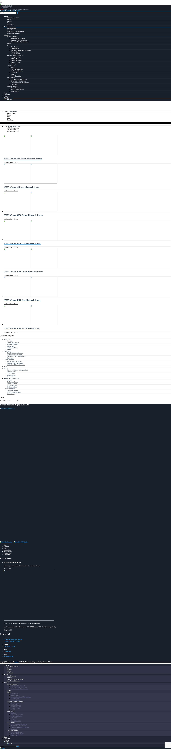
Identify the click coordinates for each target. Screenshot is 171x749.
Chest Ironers (14, 47)
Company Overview (13, 18)
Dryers (9, 43)
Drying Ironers (15, 48)
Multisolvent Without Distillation (20, 82)
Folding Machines (16, 59)
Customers (10, 24)
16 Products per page (13, 128)
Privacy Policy (8, 551)
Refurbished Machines (13, 33)
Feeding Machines (16, 57)
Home (1, 108)
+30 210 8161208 (7, 6)
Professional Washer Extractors (19, 42)
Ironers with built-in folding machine (21, 50)
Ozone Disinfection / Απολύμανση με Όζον (16, 9)
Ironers (9, 45)
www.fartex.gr (8, 656)
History (9, 19)
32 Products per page (13, 129)
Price (8, 116)
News (5, 93)
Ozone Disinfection (16, 88)
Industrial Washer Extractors (19, 40)
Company (6, 16)
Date (8, 118)
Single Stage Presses (16, 71)
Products (6, 35)
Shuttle (13, 74)
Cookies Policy (8, 553)
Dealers (9, 23)
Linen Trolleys (15, 91)
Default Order (11, 113)
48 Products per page (13, 131)
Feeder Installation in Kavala (12, 562)
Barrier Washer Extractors (18, 38)
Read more (7, 162)
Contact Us (7, 94)
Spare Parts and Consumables (15, 31)
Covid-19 (6, 96)
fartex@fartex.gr (6, 7)
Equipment (14, 84)
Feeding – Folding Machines (15, 55)
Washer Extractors (12, 36)
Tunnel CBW (11, 65)
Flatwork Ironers (15, 52)
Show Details (14, 162)
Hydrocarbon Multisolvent (18, 81)
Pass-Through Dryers (17, 69)
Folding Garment (15, 62)
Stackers (13, 64)
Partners (9, 21)
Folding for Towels (16, 60)
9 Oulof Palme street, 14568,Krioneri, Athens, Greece (13, 640)
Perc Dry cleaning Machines (19, 79)
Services (6, 26)
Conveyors (14, 72)
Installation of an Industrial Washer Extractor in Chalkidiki (22, 623)
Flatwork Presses (15, 53)
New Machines (11, 28)
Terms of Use (7, 550)
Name (9, 115)
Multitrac (13, 67)
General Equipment (12, 86)
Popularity (10, 120)
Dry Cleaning (11, 77)
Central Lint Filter (16, 76)
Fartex (16, 662)
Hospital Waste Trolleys (17, 89)
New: (1, 9)
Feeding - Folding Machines (11, 378)
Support (9, 30)
